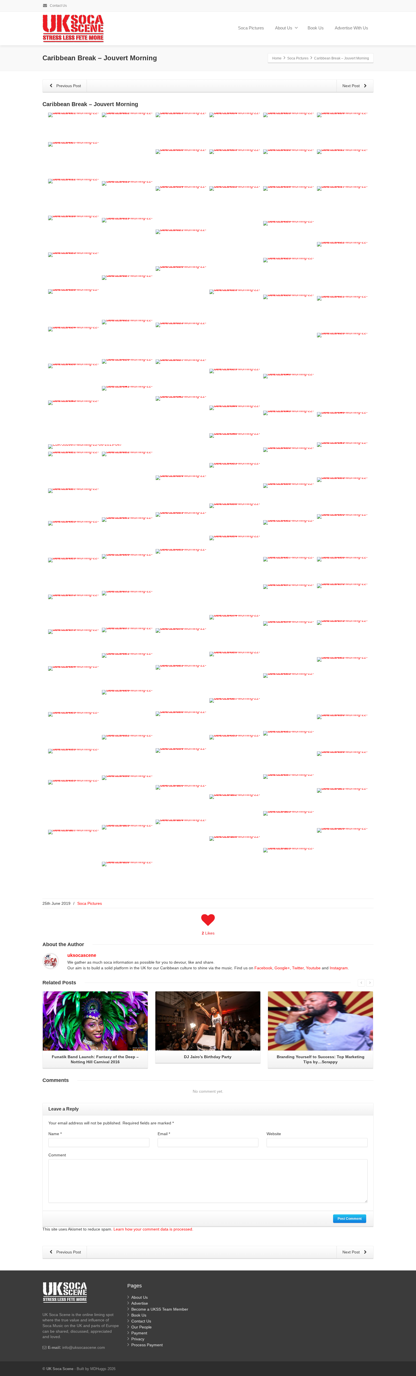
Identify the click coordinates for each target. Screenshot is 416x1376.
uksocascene (81, 955)
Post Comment (350, 1219)
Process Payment (147, 1345)
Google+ (282, 968)
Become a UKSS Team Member (159, 1309)
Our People (141, 1327)
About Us (283, 27)
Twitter (298, 968)
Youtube (313, 968)
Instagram (339, 968)
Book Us (316, 27)
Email (164, 1133)
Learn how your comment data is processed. (153, 1229)
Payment (139, 1333)
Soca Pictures (251, 27)
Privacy (137, 1339)
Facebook (263, 968)
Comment (57, 1155)
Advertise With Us (351, 27)
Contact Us (58, 6)
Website (274, 1133)
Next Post (351, 85)
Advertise (139, 1303)
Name (55, 1133)
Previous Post (68, 85)
